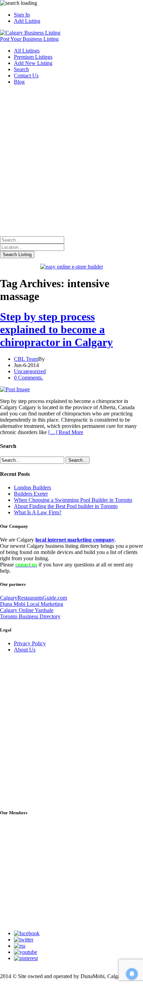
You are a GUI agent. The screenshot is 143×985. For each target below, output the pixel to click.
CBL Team (26, 359)
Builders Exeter (31, 494)
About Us (24, 650)
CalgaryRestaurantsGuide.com (33, 598)
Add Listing (27, 21)
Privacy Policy (30, 643)
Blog (19, 82)
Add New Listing (33, 63)
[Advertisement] (71, 162)
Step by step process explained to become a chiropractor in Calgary (56, 329)
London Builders (32, 487)
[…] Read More (65, 432)
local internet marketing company (75, 540)
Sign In (22, 15)
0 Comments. (28, 378)
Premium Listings (33, 57)
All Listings (27, 51)
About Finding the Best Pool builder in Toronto (66, 506)
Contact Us (26, 75)
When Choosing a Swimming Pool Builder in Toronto (73, 500)
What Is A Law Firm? (37, 512)
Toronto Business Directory (30, 616)
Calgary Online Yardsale (26, 610)
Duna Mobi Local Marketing (31, 604)
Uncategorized (30, 371)
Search (21, 69)
